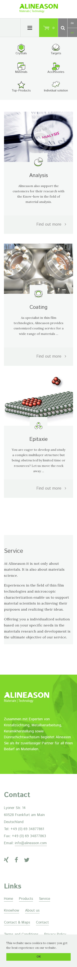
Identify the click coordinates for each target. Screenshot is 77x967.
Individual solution (56, 90)
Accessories (55, 72)
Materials (21, 72)
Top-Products (21, 90)
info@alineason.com (31, 843)
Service (44, 898)
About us (32, 910)
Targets (56, 53)
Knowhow (11, 910)
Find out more (49, 224)
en (72, 33)
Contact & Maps (17, 922)
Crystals (21, 53)
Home (8, 898)
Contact (42, 922)
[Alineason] (38, 12)
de (72, 23)
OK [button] (39, 957)
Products (26, 898)
